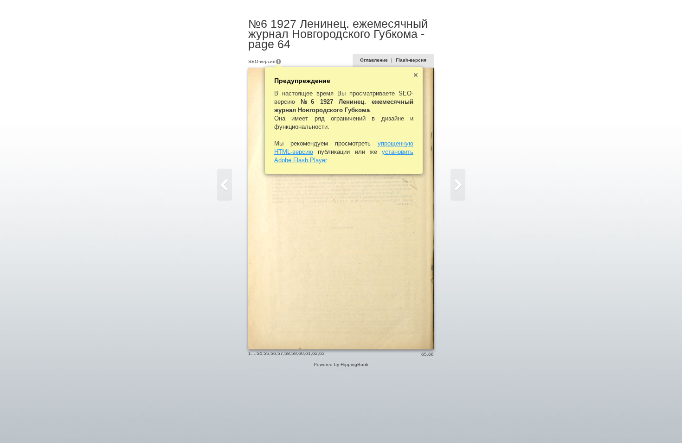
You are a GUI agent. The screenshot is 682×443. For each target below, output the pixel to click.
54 (259, 353)
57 (280, 353)
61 (308, 353)
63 (322, 353)
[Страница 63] (224, 184)
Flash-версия (411, 60)
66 (431, 354)
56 (273, 353)
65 (424, 354)
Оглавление (374, 60)
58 (287, 353)
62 (315, 353)
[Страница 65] (458, 184)
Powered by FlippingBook (341, 364)
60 (301, 353)
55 (266, 353)
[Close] (415, 75)
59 (294, 353)
